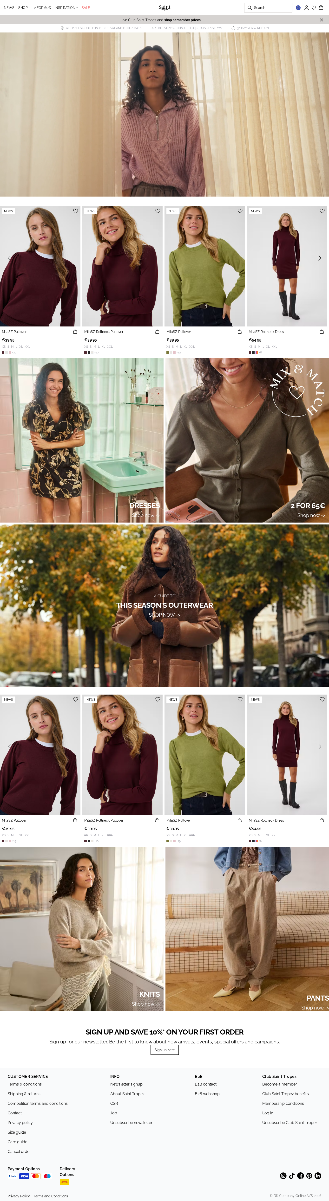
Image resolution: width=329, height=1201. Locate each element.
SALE (86, 8)
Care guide (17, 1142)
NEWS (9, 8)
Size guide (17, 1132)
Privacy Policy (19, 1196)
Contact (15, 1113)
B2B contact (206, 1084)
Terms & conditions (25, 1084)
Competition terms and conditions (38, 1103)
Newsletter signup (126, 1084)
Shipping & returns (24, 1094)
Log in (267, 1113)
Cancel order (19, 1151)
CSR (114, 1103)
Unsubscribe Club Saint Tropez (289, 1122)
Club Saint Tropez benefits (285, 1094)
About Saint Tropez (127, 1094)
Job (113, 1113)
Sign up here (165, 1050)
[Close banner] (321, 20)
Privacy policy (20, 1122)
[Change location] (298, 8)
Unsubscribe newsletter (131, 1122)
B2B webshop (207, 1094)
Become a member (279, 1084)
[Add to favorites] (75, 211)
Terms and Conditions (51, 1196)
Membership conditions (283, 1103)
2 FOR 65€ (42, 8)
